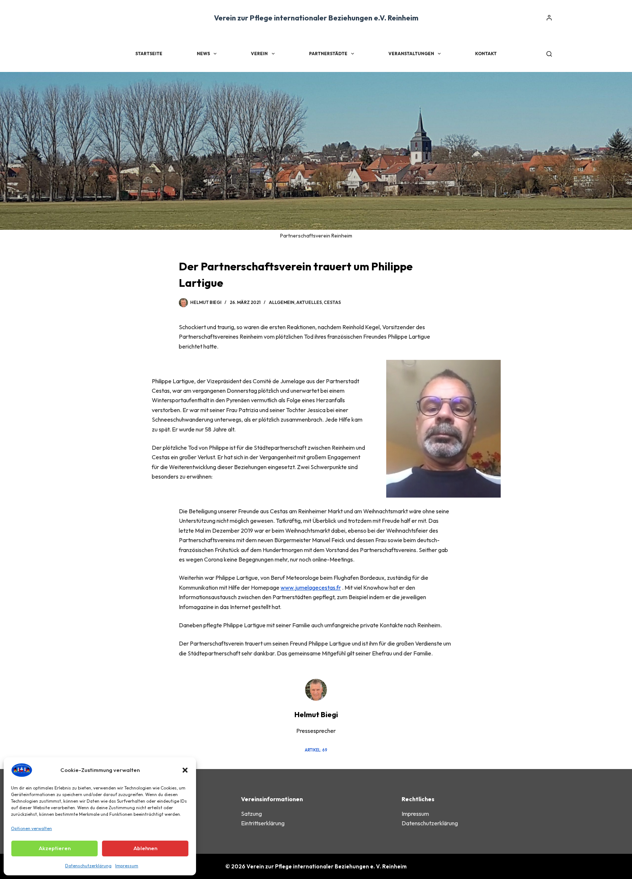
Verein (259, 53)
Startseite (148, 53)
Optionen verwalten (31, 828)
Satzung (251, 813)
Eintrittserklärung (263, 823)
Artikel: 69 (316, 750)
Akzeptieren (55, 848)
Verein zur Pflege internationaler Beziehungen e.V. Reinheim (316, 17)
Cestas (332, 302)
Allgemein (281, 302)
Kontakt (486, 53)
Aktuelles (309, 302)
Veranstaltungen (411, 53)
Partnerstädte (328, 53)
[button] (185, 770)
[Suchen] (549, 54)
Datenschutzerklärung (88, 865)
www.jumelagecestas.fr (311, 587)
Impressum (126, 865)
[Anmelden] (549, 17)
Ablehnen (145, 848)
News (203, 53)
